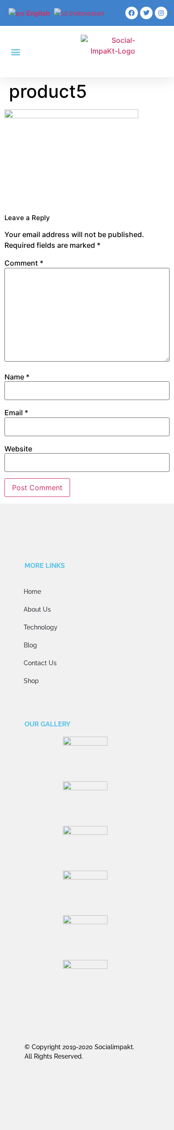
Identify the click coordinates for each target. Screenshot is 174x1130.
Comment (23, 263)
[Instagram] (161, 13)
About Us (37, 609)
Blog (30, 645)
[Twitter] (146, 13)
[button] (15, 51)
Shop (31, 680)
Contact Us (40, 663)
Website (18, 448)
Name (16, 376)
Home (32, 591)
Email (16, 412)
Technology (41, 627)
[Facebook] (131, 13)
